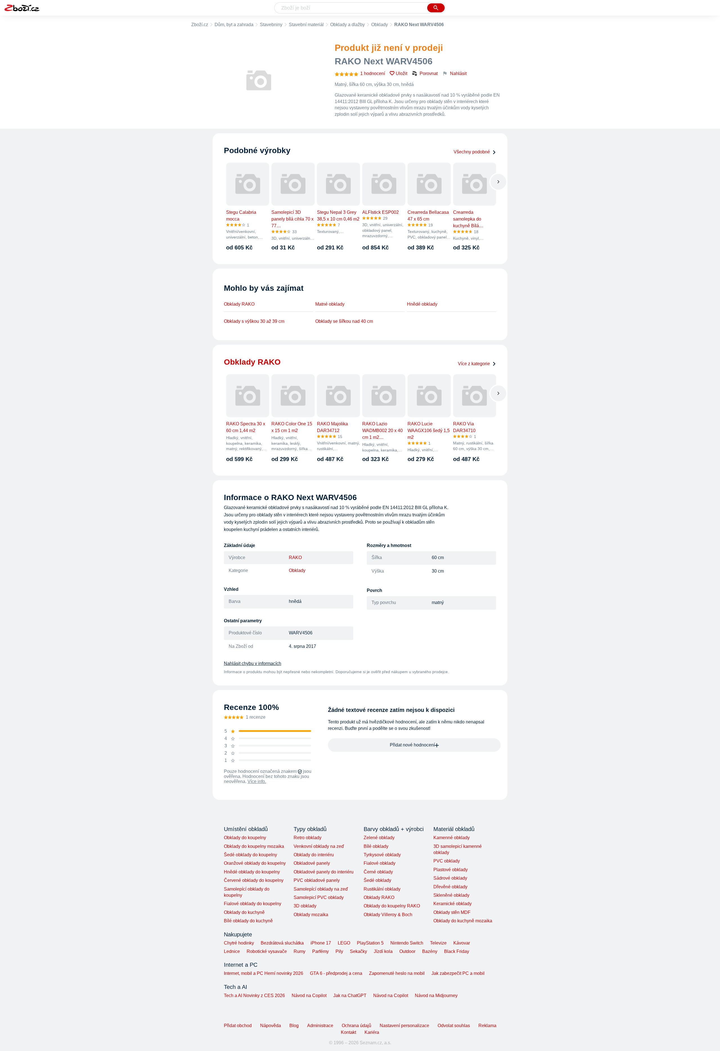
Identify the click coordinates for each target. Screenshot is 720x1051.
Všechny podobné (472, 151)
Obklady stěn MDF (452, 912)
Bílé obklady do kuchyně (248, 920)
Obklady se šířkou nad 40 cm (344, 321)
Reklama (487, 1025)
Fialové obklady (379, 863)
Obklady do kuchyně (244, 912)
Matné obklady (330, 304)
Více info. (257, 781)
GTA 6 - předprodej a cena (336, 973)
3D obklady (305, 906)
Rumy (299, 951)
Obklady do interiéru (314, 854)
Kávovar (461, 943)
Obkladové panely (312, 863)
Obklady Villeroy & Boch (388, 914)
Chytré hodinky (239, 943)
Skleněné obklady (451, 895)
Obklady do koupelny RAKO (392, 906)
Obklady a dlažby (347, 24)
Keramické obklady (452, 903)
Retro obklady (307, 837)
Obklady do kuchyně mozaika (462, 920)
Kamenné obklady (451, 837)
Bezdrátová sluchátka (282, 943)
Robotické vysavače (267, 951)
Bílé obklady (376, 846)
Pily (339, 951)
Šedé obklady (377, 880)
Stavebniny (271, 24)
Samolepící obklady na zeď (321, 889)
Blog (294, 1025)
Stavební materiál (306, 24)
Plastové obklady (450, 869)
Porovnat (429, 73)
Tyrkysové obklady (382, 854)
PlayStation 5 (370, 943)
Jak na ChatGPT (349, 995)
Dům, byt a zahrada (234, 24)
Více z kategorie (474, 363)
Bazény (429, 951)
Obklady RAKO (239, 304)
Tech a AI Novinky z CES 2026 (254, 995)
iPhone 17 (320, 943)
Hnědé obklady (422, 304)
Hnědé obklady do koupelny (252, 872)
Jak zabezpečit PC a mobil (458, 973)
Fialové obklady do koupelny (252, 903)
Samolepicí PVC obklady (319, 897)
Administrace (320, 1025)
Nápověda (270, 1025)
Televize (438, 943)
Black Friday (456, 951)
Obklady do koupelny (245, 837)
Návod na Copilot (309, 995)
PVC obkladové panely (317, 880)
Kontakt (348, 1032)
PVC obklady (446, 861)
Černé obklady (378, 872)
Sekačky (358, 951)
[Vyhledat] (436, 7)
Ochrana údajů (356, 1025)
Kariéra (371, 1032)
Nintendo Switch (406, 943)
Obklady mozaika (311, 914)
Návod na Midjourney (436, 995)
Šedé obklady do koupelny (250, 854)
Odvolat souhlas (454, 1025)
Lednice (232, 951)
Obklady (379, 24)
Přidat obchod (238, 1025)
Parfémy (320, 951)
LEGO (344, 943)
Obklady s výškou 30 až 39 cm (254, 321)
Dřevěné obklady (450, 886)
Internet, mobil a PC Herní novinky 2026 (263, 973)
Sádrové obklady (450, 878)
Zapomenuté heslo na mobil (397, 973)
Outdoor (407, 951)
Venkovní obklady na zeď (319, 846)
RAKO (295, 557)
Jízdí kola (383, 951)
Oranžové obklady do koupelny (255, 863)
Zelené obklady (379, 837)
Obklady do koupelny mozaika (254, 846)
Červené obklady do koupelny (254, 880)
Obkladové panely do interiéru (324, 872)
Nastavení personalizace (404, 1025)
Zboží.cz (199, 24)
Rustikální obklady (382, 889)
